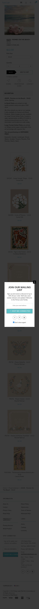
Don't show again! (20, 322)
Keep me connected (20, 311)
